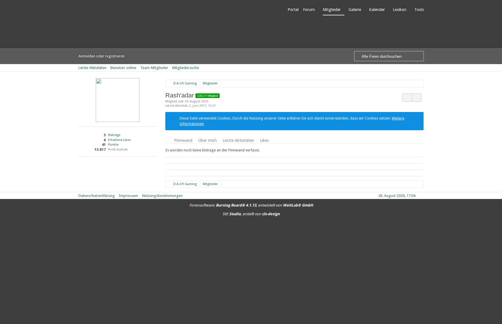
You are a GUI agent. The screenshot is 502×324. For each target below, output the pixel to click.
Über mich (207, 140)
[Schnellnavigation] (413, 67)
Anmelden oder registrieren (101, 56)
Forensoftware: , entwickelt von (251, 205)
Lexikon (399, 9)
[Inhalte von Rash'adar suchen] (407, 97)
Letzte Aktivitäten (238, 140)
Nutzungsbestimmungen (162, 195)
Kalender (377, 9)
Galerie (355, 9)
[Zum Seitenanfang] (422, 195)
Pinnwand (183, 140)
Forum (309, 9)
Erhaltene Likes (119, 140)
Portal (293, 9)
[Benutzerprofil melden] (417, 97)
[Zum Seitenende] (422, 67)
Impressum (128, 195)
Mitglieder (332, 9)
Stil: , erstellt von (251, 214)
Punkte (113, 144)
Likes (264, 140)
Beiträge (114, 135)
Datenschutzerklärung (96, 195)
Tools (419, 9)
